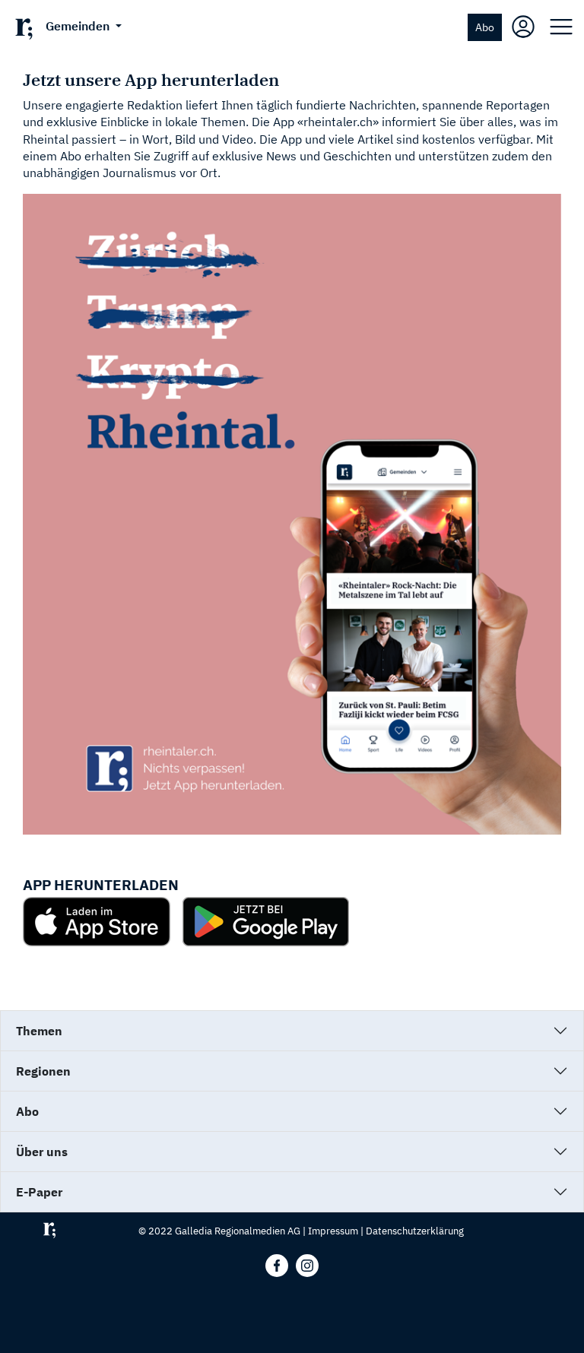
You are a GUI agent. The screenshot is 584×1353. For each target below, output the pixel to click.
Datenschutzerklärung (415, 1231)
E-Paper (39, 1191)
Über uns (42, 1151)
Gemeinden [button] (79, 25)
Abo (484, 27)
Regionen (43, 1071)
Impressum (333, 1231)
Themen (39, 1030)
